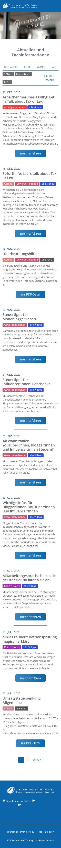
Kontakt (12, 832)
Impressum (27, 832)
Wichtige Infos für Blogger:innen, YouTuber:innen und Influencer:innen (29, 506)
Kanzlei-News (12, 585)
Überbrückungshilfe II (21, 253)
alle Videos (35, 107)
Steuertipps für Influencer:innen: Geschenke (27, 381)
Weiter (37, 760)
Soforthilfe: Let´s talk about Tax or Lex (29, 175)
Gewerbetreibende (27, 183)
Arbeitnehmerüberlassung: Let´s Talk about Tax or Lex (28, 99)
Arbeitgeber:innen (14, 107)
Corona (8, 183)
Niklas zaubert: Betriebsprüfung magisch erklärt (30, 639)
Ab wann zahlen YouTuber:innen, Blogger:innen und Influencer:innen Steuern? (29, 445)
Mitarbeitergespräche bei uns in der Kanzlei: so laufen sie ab (29, 577)
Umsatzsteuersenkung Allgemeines (22, 700)
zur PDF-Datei (30, 294)
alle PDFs (47, 259)
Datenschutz (45, 832)
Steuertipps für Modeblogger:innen (19, 316)
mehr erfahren (30, 153)
